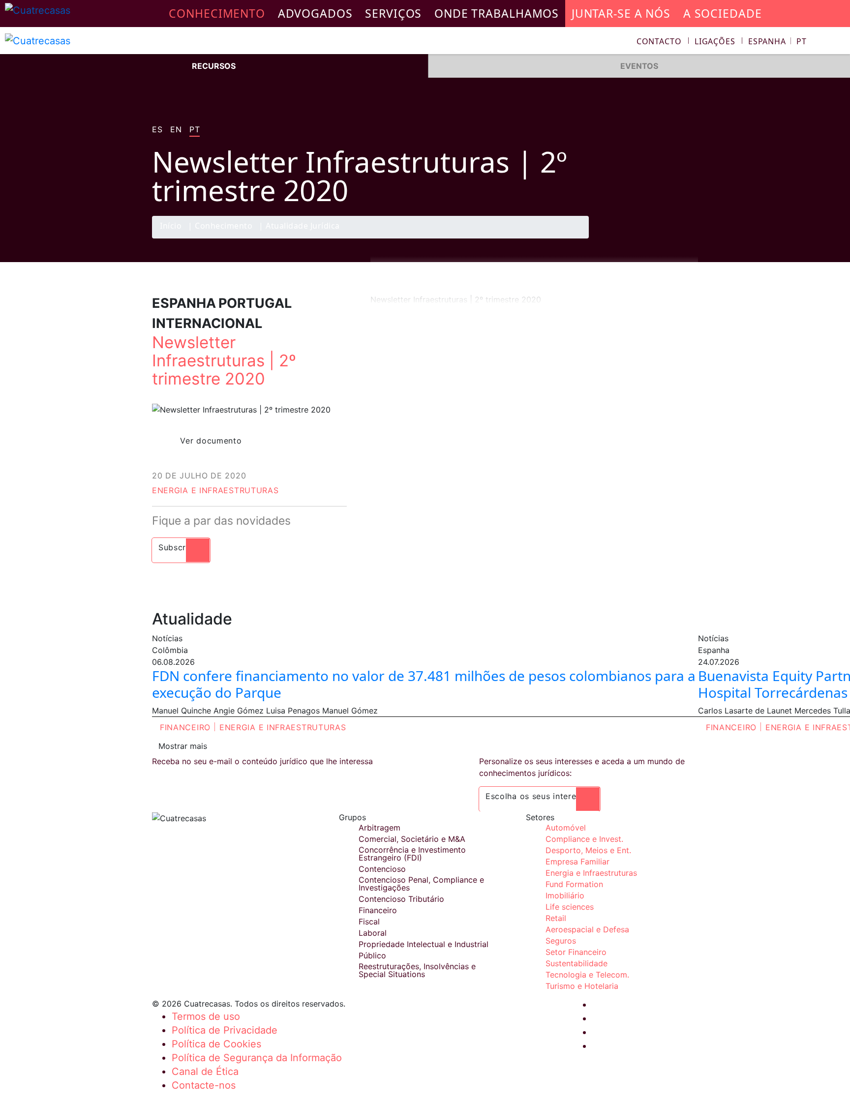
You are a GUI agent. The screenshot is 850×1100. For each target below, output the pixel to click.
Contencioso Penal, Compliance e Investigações (421, 884)
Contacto (659, 41)
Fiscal (369, 921)
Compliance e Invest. (584, 839)
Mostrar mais (182, 746)
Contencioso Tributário (401, 899)
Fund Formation (574, 884)
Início (171, 226)
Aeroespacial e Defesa (587, 929)
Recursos (214, 66)
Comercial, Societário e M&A (412, 839)
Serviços (393, 13)
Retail (556, 918)
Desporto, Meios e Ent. (588, 850)
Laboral (373, 933)
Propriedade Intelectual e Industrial (423, 944)
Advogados (315, 13)
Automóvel (566, 828)
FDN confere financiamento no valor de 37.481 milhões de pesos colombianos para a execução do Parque (424, 684)
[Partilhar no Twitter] (648, 238)
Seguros (561, 941)
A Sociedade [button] (722, 13)
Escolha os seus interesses (540, 796)
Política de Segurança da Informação (257, 1058)
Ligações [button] (715, 41)
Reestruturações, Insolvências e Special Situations (417, 970)
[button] (777, 41)
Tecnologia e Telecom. (587, 975)
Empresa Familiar (577, 861)
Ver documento (211, 441)
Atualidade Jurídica (303, 226)
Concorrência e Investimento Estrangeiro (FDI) (412, 854)
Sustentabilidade (576, 963)
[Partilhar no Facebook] (629, 238)
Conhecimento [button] (217, 13)
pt (194, 129)
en (176, 129)
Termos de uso (206, 1016)
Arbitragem (379, 828)
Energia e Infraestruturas (215, 490)
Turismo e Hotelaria (582, 986)
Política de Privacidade (224, 1030)
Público (372, 955)
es (157, 129)
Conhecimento (223, 226)
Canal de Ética (205, 1071)
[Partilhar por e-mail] (687, 238)
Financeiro (185, 727)
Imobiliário (565, 895)
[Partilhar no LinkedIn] (668, 238)
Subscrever (181, 547)
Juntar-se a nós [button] (621, 13)
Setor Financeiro (576, 952)
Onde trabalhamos (496, 13)
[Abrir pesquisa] (838, 42)
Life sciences (570, 907)
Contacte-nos (204, 1085)
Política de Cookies (216, 1044)
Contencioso (382, 869)
